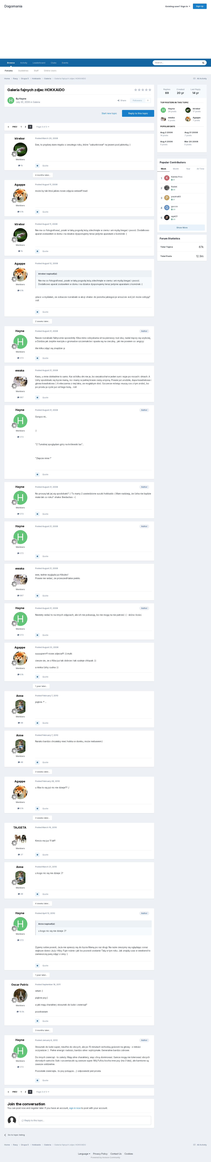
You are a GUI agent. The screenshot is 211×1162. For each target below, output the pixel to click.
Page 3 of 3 (42, 127)
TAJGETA (19, 827)
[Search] (203, 62)
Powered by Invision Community (105, 1157)
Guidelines (23, 70)
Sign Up (199, 6)
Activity (23, 62)
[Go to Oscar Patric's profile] (20, 995)
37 (21, 854)
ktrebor (20, 138)
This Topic (191, 62)
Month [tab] (176, 169)
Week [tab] (163, 169)
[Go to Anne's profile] (20, 707)
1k (21, 165)
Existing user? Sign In (177, 6)
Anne (19, 695)
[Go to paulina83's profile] (166, 197)
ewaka (19, 370)
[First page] (8, 127)
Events (65, 62)
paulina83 (176, 196)
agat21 (174, 216)
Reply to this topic (138, 113)
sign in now (75, 1108)
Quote (45, 165)
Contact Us (116, 1153)
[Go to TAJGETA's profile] (20, 838)
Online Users (50, 70)
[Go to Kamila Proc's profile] (166, 178)
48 (21, 722)
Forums (9, 70)
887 (21, 397)
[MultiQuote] (37, 166)
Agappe (20, 184)
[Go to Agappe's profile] (20, 195)
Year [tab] (188, 169)
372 (21, 358)
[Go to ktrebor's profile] (20, 149)
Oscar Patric (19, 984)
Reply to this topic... (34, 1120)
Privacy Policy (100, 1153)
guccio (174, 206)
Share (122, 100)
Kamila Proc (177, 176)
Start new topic (109, 113)
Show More (182, 227)
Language (83, 1153)
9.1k (21, 211)
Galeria (36, 102)
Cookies (128, 1153)
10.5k (21, 1011)
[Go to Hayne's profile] (10, 100)
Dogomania (13, 6)
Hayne (22, 98)
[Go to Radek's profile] (166, 187)
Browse (11, 62)
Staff (36, 70)
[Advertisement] (105, 35)
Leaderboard (39, 62)
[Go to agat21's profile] (166, 217)
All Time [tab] (200, 169)
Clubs (53, 62)
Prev (14, 127)
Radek (174, 186)
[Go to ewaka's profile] (20, 381)
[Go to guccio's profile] (166, 207)
